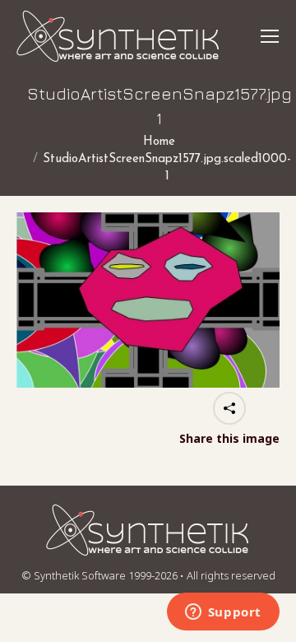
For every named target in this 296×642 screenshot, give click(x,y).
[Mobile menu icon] (270, 36)
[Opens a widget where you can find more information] (223, 613)
